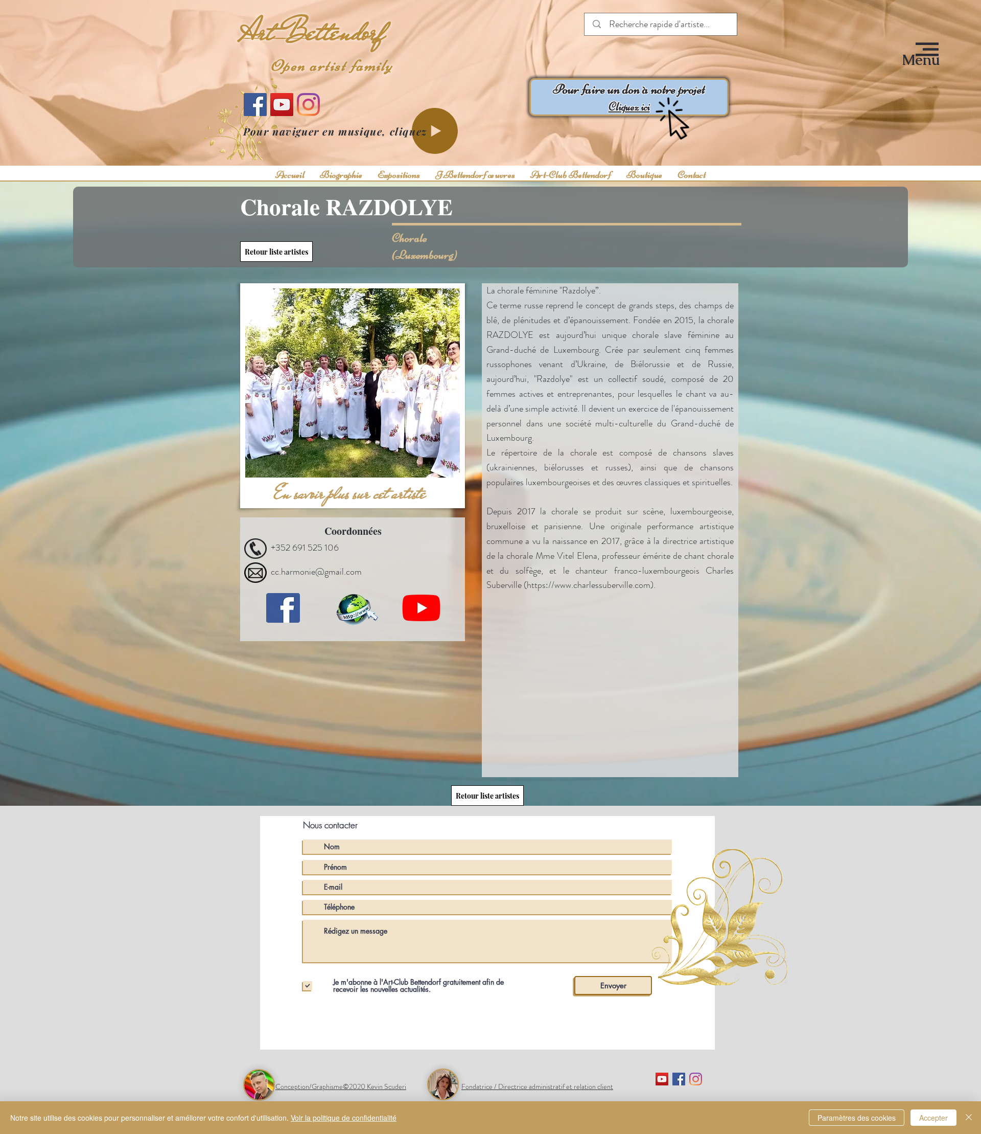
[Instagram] (308, 104)
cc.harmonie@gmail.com (316, 571)
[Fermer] (969, 1117)
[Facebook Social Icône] (678, 1079)
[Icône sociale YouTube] (662, 1079)
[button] (921, 60)
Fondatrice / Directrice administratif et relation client (537, 1086)
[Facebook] (255, 104)
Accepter (933, 1118)
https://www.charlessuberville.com (588, 585)
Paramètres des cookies (857, 1118)
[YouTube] (281, 104)
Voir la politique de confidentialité (343, 1118)
